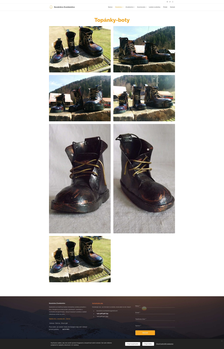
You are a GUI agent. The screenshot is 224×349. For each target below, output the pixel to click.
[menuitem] (111, 7)
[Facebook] (167, 1)
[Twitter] (170, 1)
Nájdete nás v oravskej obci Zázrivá (60, 318)
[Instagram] (173, 1)
